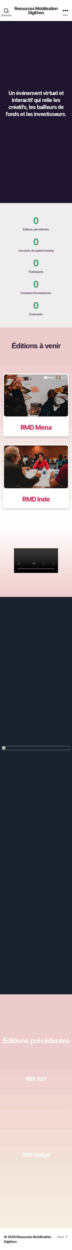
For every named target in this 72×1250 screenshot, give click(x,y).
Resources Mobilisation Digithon (36, 10)
